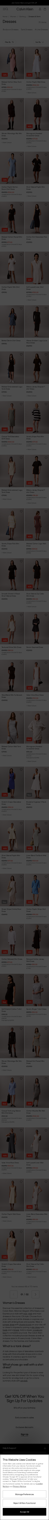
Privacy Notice (19, 1486)
